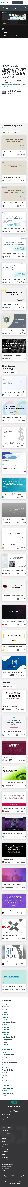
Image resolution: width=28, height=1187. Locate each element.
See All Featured (7, 686)
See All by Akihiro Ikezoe (10, 132)
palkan (6, 938)
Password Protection (7, 1160)
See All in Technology (9, 372)
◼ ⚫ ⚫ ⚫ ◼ (8, 1039)
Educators (4, 1136)
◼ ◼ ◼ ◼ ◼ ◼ (8, 1049)
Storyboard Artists (7, 1133)
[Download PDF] (16, 35)
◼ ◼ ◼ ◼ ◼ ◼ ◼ (8, 1088)
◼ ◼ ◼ (6, 1014)
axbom (6, 760)
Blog (3, 1146)
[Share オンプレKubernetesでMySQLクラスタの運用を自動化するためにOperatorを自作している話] (8, 35)
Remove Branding (6, 1166)
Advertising (5, 1151)
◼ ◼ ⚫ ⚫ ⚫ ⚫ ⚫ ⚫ (11, 1062)
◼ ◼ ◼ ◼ (6, 1007)
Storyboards (5, 1122)
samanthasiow (8, 734)
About (6, 1182)
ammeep (7, 964)
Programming (5, 1117)
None (5, 1004)
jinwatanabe (8, 446)
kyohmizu (7, 522)
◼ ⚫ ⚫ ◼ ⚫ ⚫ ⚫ (10, 1022)
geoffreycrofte (8, 887)
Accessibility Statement (14, 1183)
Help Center (5, 1144)
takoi (6, 471)
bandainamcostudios (10, 624)
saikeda (6, 649)
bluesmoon (7, 811)
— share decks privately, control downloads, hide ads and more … (14, 7)
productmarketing (9, 989)
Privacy (16, 1182)
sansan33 (7, 675)
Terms (11, 1182)
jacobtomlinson (9, 785)
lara (5, 913)
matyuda (7, 573)
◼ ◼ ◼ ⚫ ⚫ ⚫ (8, 1093)
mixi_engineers (8, 598)
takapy (6, 420)
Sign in (9, 2)
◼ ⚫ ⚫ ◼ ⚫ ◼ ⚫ (9, 1037)
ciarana (6, 548)
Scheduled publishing (7, 1164)
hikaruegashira (8, 395)
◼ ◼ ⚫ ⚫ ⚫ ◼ (8, 1070)
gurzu (6, 836)
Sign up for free (17, 2)
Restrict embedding (7, 1168)
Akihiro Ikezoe (14, 91)
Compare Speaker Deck (8, 1149)
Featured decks (6, 1125)
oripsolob (7, 862)
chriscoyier (7, 709)
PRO (15, 598)
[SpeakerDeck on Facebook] (12, 1110)
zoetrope (7, 154)
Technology (7, 32)
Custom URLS (5, 1162)
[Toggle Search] (25, 2)
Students (4, 1138)
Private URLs (5, 1157)
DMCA (20, 1182)
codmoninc (7, 497)
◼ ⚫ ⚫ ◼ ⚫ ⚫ (9, 1054)
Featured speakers (6, 1127)
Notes (3, 1170)
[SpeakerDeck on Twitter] (16, 1110)
